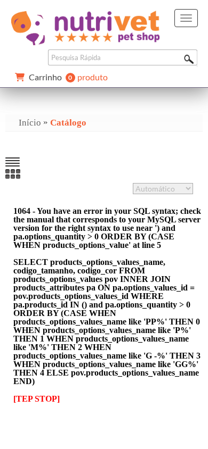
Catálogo (68, 123)
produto (68, 77)
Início (30, 123)
